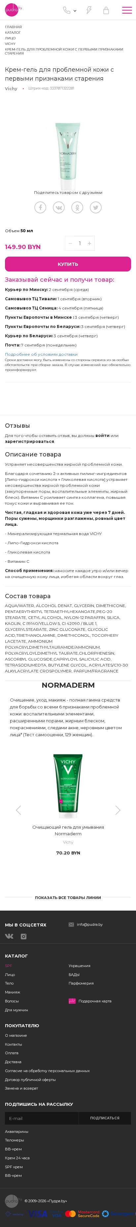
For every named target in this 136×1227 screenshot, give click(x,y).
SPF (8, 965)
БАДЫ (74, 974)
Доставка (13, 1062)
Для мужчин (16, 1010)
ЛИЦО (10, 38)
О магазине (16, 1035)
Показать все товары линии (68, 897)
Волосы (12, 1001)
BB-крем (13, 1149)
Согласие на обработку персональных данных (47, 1070)
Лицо (10, 974)
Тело (9, 983)
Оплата (11, 1053)
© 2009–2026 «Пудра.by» (46, 1201)
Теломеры (14, 1140)
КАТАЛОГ (13, 32)
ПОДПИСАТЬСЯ (104, 1118)
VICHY (10, 44)
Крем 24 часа (17, 1158)
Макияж (12, 992)
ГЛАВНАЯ (13, 27)
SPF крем (14, 1167)
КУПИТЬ (68, 264)
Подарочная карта (95, 1001)
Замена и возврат (21, 1088)
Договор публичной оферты (30, 1079)
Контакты (13, 1044)
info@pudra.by (90, 924)
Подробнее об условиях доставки (41, 354)
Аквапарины (16, 1131)
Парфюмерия (81, 983)
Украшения (79, 965)
